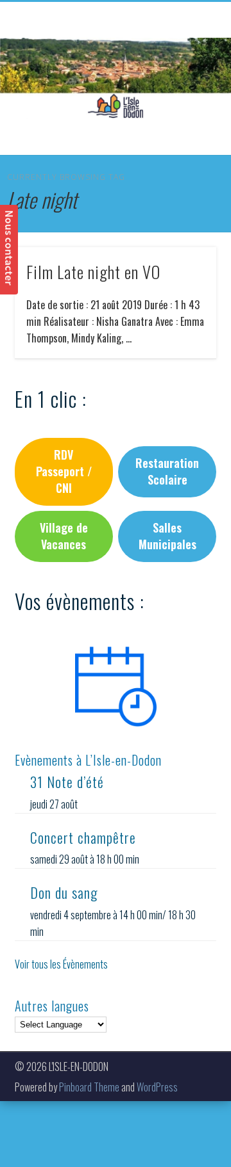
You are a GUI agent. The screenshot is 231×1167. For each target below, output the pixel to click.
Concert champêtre (83, 837)
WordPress (157, 1087)
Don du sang (64, 892)
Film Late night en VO (93, 271)
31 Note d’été (67, 781)
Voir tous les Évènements (61, 964)
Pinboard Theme (89, 1087)
